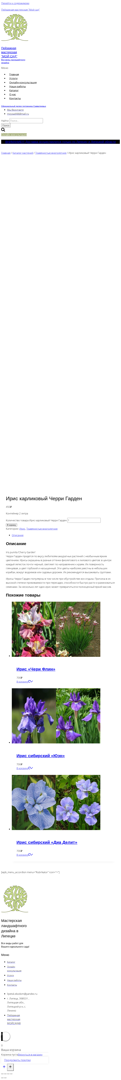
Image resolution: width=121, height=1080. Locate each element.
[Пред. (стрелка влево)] (2, 1077)
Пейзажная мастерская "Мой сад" (20, 9)
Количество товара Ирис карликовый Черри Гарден (36, 520)
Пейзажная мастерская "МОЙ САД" (9, 52)
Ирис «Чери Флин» (36, 669)
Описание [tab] (17, 535)
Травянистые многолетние (42, 528)
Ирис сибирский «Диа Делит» (47, 842)
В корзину (11, 525)
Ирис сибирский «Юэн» (41, 755)
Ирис (22, 528)
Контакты (15, 98)
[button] (41, 68)
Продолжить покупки (17, 1060)
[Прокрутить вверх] (4, 1067)
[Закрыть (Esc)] (11, 1073)
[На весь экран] (5, 1073)
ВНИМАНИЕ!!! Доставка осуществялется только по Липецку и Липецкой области (60, 141)
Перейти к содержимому (15, 3)
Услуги (13, 78)
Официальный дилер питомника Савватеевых (23, 106)
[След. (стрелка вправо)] (5, 1077)
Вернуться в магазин (30, 1054)
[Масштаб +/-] (2, 1073)
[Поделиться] (8, 1073)
